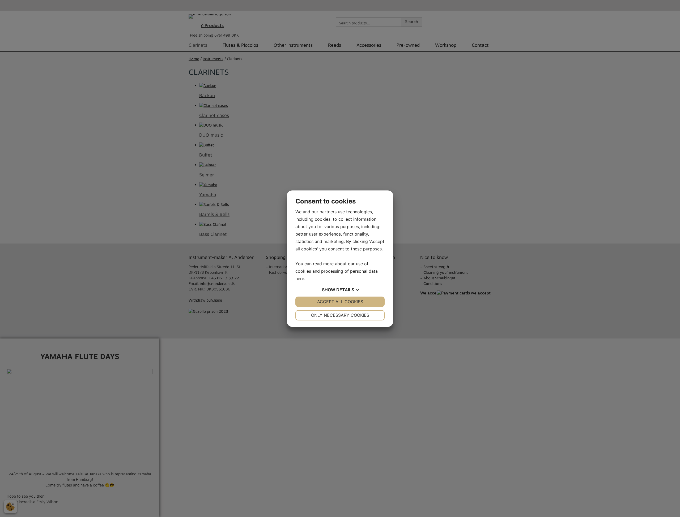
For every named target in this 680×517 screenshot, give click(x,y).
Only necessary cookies (340, 315)
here (299, 278)
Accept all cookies (340, 301)
